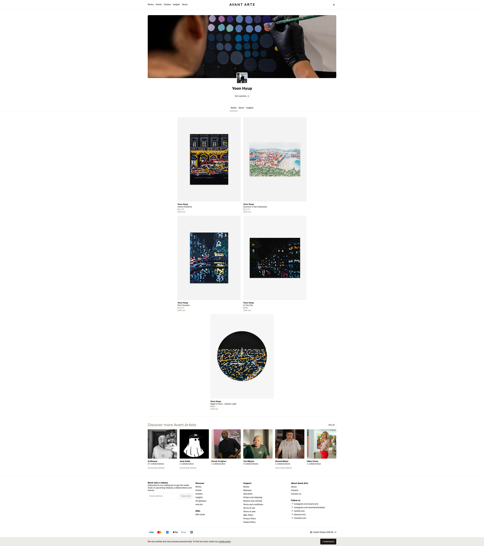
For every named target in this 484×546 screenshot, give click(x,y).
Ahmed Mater (282, 461)
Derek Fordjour (218, 461)
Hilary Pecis (312, 461)
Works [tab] (234, 108)
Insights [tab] (249, 108)
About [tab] (241, 108)
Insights (176, 4)
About (185, 4)
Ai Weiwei (152, 461)
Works (151, 4)
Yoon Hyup (182, 204)
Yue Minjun (248, 461)
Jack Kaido (185, 461)
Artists (159, 4)
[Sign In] (333, 4)
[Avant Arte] (242, 4)
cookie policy (225, 541)
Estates (167, 4)
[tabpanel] (242, 263)
